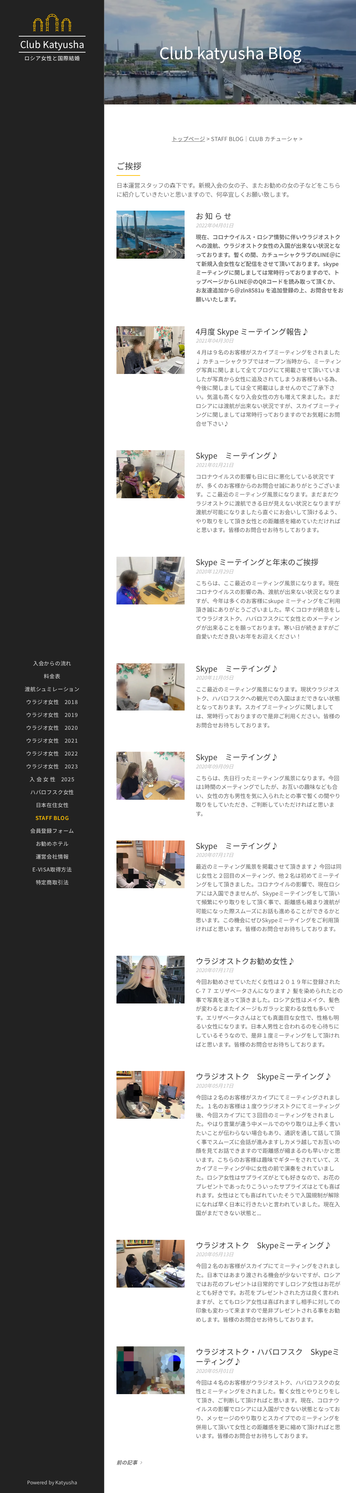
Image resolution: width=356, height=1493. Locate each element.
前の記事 (126, 1462)
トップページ (188, 138)
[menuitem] (52, 663)
